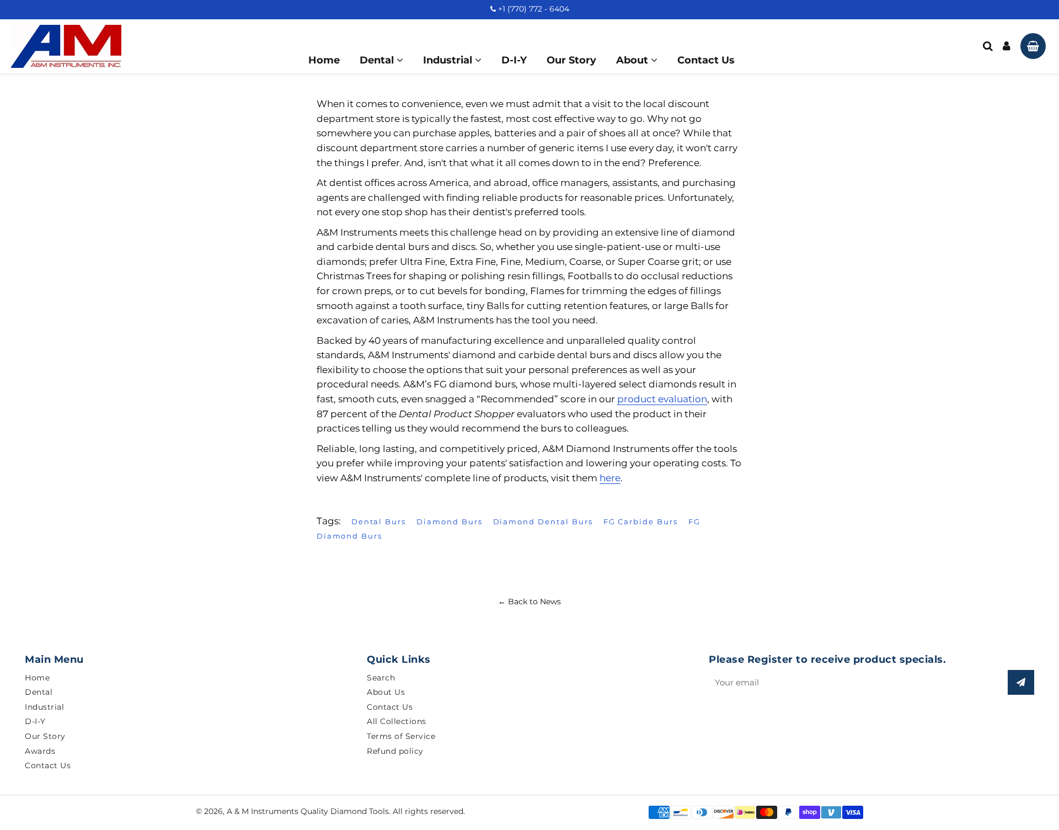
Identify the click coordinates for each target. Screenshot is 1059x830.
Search (381, 678)
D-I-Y (514, 60)
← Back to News (529, 601)
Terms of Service (401, 736)
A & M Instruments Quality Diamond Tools (308, 811)
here (610, 477)
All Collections (396, 721)
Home (324, 60)
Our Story (571, 60)
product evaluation (662, 399)
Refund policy (395, 751)
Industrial (449, 60)
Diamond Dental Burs (543, 521)
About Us (386, 692)
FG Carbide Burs (640, 521)
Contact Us (706, 60)
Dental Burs (378, 521)
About (633, 60)
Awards (40, 751)
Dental (378, 60)
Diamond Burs (449, 521)
